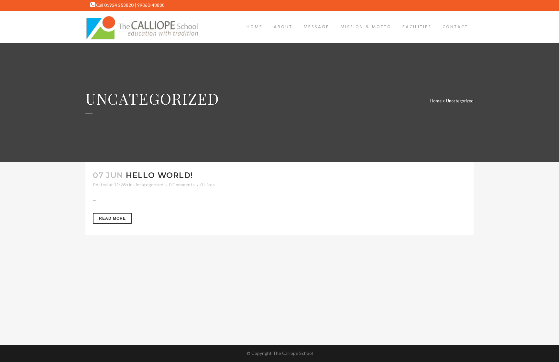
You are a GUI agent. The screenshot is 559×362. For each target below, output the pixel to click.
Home (436, 100)
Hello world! (159, 175)
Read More (112, 218)
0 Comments (182, 184)
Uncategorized (148, 184)
